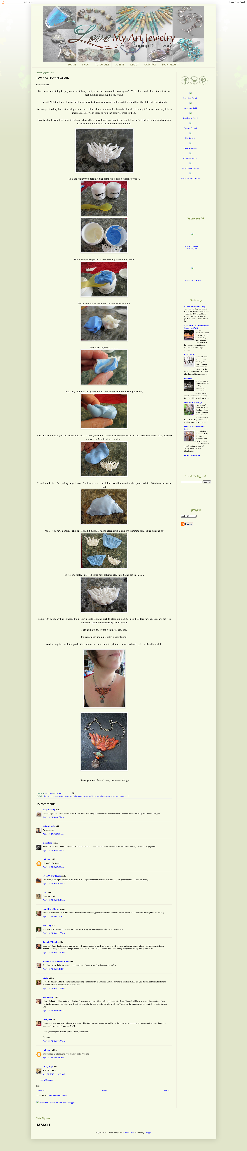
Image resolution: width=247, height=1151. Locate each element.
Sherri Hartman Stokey (190, 178)
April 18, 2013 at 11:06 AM (54, 916)
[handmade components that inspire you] (192, 236)
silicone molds (109, 796)
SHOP (85, 65)
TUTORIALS (102, 65)
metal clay (73, 796)
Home (104, 1090)
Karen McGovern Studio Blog (194, 427)
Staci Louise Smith (190, 118)
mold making (83, 796)
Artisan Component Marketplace (192, 247)
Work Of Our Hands (52, 875)
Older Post (167, 1090)
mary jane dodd (190, 108)
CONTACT (150, 65)
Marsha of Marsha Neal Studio (56, 961)
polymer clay (98, 796)
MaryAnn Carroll (190, 98)
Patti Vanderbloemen (190, 168)
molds (91, 796)
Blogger (148, 1132)
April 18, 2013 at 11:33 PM (54, 988)
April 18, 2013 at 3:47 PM (53, 969)
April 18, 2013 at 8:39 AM (53, 833)
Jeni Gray (47, 925)
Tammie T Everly (50, 941)
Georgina (47, 1019)
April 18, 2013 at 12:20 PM (54, 952)
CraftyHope (48, 1066)
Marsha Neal (190, 138)
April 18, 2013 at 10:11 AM (54, 883)
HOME (72, 65)
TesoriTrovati (48, 997)
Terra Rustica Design (193, 402)
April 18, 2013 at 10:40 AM (54, 900)
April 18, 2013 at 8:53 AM (53, 850)
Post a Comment (46, 1080)
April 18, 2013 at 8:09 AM (53, 817)
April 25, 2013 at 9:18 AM (53, 1010)
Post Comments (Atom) (57, 1095)
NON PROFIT (170, 65)
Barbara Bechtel (190, 128)
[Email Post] (73, 793)
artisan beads (64, 796)
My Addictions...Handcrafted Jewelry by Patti (196, 326)
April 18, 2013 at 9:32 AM (53, 867)
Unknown (47, 859)
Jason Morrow (128, 1132)
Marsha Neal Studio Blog (194, 306)
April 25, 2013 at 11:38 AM (54, 1041)
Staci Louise (189, 354)
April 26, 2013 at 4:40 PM (53, 1057)
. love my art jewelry (50, 796)
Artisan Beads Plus (192, 455)
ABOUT (134, 65)
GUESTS (119, 65)
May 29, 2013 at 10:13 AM (54, 1074)
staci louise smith (122, 796)
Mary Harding (49, 809)
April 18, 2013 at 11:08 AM (54, 933)
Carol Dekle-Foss (190, 158)
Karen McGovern (190, 148)
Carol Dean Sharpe (51, 908)
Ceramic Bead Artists (192, 280)
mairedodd (47, 842)
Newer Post (41, 1090)
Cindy (45, 977)
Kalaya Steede (49, 826)
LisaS (45, 892)
